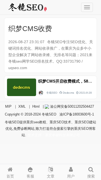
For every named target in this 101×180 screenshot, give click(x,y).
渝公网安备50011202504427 (71, 106)
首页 (10, 176)
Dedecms (68, 92)
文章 (50, 176)
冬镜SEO (51, 92)
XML (22, 106)
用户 (71, 176)
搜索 (91, 176)
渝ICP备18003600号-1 (77, 114)
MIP (8, 106)
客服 (30, 176)
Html (36, 106)
